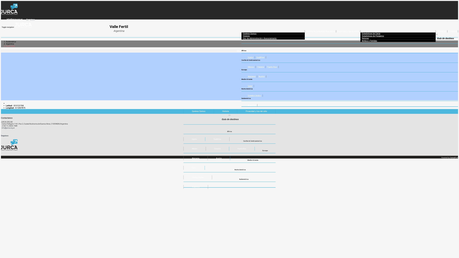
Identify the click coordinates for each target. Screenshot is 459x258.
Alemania (251, 76)
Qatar (250, 86)
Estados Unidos (254, 95)
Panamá (260, 67)
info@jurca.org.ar (14, 19)
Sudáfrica (260, 57)
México (251, 67)
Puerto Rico (272, 67)
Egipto (250, 57)
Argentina (252, 105)
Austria (262, 76)
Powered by (449, 158)
